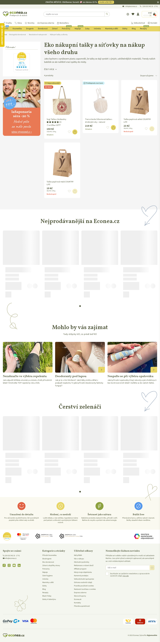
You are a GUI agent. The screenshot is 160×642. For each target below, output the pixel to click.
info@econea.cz (131, 6)
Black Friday (46, 596)
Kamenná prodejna (81, 575)
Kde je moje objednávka (83, 572)
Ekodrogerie (46, 558)
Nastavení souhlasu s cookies (85, 589)
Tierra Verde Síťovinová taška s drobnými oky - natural (98, 120)
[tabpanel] (21, 265)
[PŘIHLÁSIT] (152, 567)
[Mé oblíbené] (133, 14)
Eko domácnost (48, 562)
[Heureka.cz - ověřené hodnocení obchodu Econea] (22, 71)
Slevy (19, 23)
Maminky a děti (111, 28)
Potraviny (66, 28)
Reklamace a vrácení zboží (83, 565)
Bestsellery (64, 23)
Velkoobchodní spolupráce (84, 579)
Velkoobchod (139, 23)
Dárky (124, 28)
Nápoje (79, 28)
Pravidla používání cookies (84, 586)
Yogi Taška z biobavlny (56, 119)
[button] (53, 122)
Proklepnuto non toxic (94, 83)
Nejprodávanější (53, 83)
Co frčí (5, 28)
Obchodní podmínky (81, 562)
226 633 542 (147, 6)
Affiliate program (80, 569)
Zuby (87, 28)
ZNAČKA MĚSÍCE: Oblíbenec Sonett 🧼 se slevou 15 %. (79, 2)
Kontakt (153, 23)
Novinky (31, 23)
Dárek (49, 87)
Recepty (144, 28)
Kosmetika (17, 28)
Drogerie (30, 28)
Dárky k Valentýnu (49, 599)
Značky (9, 23)
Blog (134, 28)
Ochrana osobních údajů (83, 582)
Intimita (97, 28)
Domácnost (43, 28)
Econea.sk (77, 599)
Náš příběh (78, 555)
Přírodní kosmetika (49, 555)
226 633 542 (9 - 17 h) (12, 555)
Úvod (5, 34)
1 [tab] (80, 306)
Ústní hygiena (47, 575)
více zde (125, 576)
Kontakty (77, 602)
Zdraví (55, 28)
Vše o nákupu (79, 558)
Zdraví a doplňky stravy (51, 565)
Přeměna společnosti (82, 606)
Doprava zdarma (47, 23)
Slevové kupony (80, 596)
